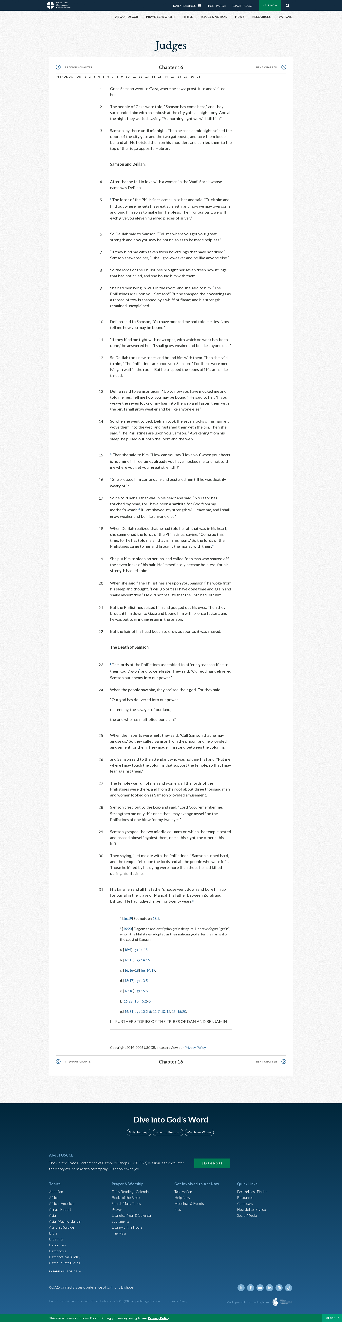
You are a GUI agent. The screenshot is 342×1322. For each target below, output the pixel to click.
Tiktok (288, 1287)
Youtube (260, 1287)
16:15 (128, 960)
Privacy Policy (195, 1047)
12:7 (156, 1011)
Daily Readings (184, 5)
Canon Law (57, 1245)
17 (173, 76)
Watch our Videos (199, 1132)
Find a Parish (216, 5)
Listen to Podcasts (168, 1132)
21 (198, 76)
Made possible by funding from (248, 1302)
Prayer (117, 1209)
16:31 (128, 1011)
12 (140, 76)
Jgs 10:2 (141, 1011)
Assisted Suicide (61, 1227)
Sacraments (120, 1221)
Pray (177, 1209)
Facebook (250, 1287)
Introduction (69, 76)
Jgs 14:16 (142, 960)
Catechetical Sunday (64, 1257)
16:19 (127, 918)
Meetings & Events (189, 1203)
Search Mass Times (126, 1203)
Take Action (183, 1191)
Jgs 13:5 (141, 980)
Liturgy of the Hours (127, 1227)
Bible (53, 1233)
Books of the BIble (126, 1197)
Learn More (212, 1163)
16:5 (127, 950)
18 (179, 76)
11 (134, 76)
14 (153, 76)
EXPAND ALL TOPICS (63, 1271)
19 (186, 76)
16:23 (127, 929)
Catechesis (57, 1251)
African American (62, 1203)
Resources (245, 1197)
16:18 (128, 991)
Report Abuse (242, 5)
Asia (52, 1215)
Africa (53, 1197)
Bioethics (56, 1239)
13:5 (155, 918)
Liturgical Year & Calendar (132, 1215)
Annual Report (60, 1209)
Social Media (247, 1215)
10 (127, 76)
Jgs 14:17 (148, 970)
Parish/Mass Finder (252, 1191)
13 (147, 76)
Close (330, 1317)
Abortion (56, 1191)
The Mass (119, 1233)
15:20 (181, 1011)
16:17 (128, 980)
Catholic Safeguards (64, 1263)
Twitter (241, 1287)
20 (192, 76)
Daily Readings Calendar (201, 6)
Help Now (270, 5)
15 (160, 76)
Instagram (279, 1287)
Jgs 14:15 (140, 950)
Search (288, 5)
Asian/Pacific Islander (65, 1221)
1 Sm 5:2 (140, 1001)
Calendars (245, 1203)
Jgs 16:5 (141, 991)
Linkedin (269, 1287)
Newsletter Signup (251, 1209)
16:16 (128, 970)
